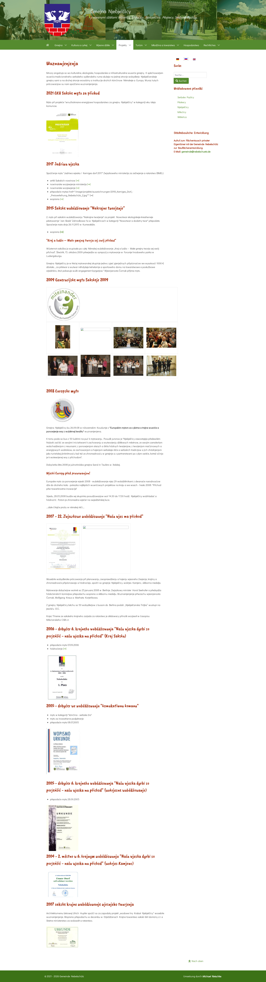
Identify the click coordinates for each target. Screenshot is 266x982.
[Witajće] (48, 44)
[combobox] (190, 75)
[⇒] (77, 180)
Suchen (182, 80)
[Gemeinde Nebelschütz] (57, 20)
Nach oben (197, 961)
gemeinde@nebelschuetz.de (195, 151)
